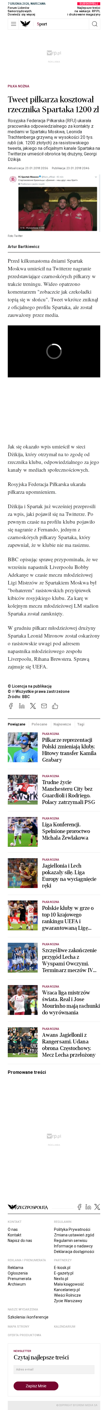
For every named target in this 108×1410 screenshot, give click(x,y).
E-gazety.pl (63, 1273)
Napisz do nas (20, 1240)
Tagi (80, 724)
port (42, 24)
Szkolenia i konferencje (28, 1317)
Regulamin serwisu (70, 1240)
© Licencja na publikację (30, 686)
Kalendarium (64, 1326)
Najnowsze (62, 724)
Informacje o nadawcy (73, 1246)
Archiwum (17, 1284)
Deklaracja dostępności (74, 1251)
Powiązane (16, 724)
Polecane (39, 724)
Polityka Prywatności (72, 1229)
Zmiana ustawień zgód (74, 1235)
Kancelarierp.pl (67, 1290)
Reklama (15, 1267)
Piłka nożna (18, 86)
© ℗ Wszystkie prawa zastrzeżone (39, 691)
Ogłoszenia (18, 1273)
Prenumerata (19, 1278)
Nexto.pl (61, 1278)
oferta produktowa (24, 1335)
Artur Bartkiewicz (24, 246)
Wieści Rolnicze (67, 1295)
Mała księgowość (69, 1284)
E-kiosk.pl (62, 1267)
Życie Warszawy (68, 1301)
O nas (13, 1229)
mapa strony (18, 1326)
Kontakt (14, 1235)
